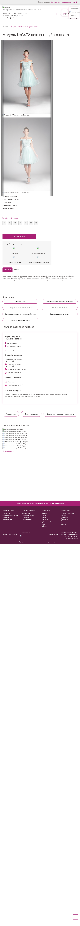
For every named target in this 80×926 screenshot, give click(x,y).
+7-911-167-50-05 (72, 536)
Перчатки (45, 519)
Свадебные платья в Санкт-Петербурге (59, 301)
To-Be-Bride (6, 513)
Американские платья (10, 515)
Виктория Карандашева (7, 518)
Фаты (43, 523)
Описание (7, 270)
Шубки (44, 515)
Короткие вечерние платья (59, 314)
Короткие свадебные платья (20, 320)
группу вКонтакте (56, 503)
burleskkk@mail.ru (9, 18)
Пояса (44, 517)
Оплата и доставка (67, 513)
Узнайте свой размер (10, 218)
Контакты (64, 517)
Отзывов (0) (18, 270)
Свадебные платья (28, 510)
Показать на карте (19, 351)
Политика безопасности (66, 520)
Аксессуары (46, 510)
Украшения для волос (49, 521)
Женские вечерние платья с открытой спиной (20, 314)
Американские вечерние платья (20, 308)
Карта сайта (56, 542)
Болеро (44, 513)
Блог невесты (65, 523)
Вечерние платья (20, 301)
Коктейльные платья (59, 308)
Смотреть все (8, 451)
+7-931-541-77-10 (72, 538)
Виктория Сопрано (28, 515)
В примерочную (19, 236)
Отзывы (63, 515)
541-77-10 (70, 18)
